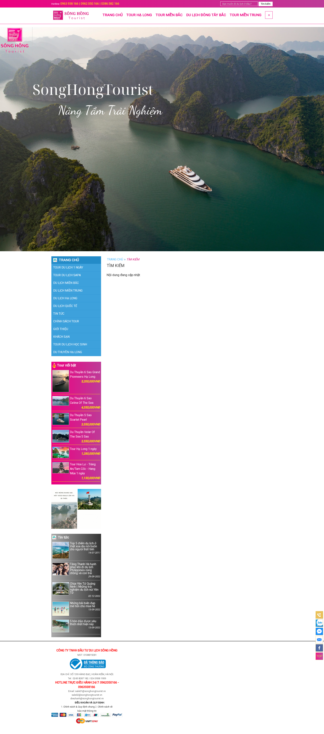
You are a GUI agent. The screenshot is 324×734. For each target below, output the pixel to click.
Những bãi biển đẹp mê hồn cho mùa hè (85, 606)
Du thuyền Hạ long (67, 352)
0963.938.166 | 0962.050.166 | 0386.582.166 (89, 3)
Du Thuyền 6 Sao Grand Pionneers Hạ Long (85, 376)
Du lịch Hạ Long (65, 298)
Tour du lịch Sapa (67, 275)
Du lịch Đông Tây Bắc (206, 15)
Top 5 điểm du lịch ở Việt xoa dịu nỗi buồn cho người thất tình (85, 548)
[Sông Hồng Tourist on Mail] (319, 639)
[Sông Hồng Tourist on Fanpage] (319, 648)
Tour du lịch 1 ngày (68, 267)
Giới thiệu (60, 329)
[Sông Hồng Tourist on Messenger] (319, 631)
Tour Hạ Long (139, 15)
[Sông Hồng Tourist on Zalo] (319, 623)
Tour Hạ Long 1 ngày (85, 451)
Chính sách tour (66, 321)
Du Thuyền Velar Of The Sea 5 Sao (85, 436)
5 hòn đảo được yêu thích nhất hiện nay (85, 624)
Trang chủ (113, 15)
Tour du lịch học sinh (70, 344)
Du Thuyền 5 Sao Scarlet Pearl (85, 419)
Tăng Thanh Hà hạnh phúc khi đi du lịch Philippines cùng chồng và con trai (85, 570)
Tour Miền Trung (245, 15)
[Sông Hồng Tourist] (72, 15)
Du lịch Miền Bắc (66, 283)
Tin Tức (58, 313)
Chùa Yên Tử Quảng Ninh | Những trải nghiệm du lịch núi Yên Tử (85, 589)
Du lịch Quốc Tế (65, 306)
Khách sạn (61, 336)
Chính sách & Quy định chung (79, 706)
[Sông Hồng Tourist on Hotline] (319, 615)
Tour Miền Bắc (169, 15)
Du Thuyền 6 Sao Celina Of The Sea (85, 402)
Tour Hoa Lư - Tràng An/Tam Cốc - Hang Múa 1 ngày (85, 471)
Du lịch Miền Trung (67, 290)
